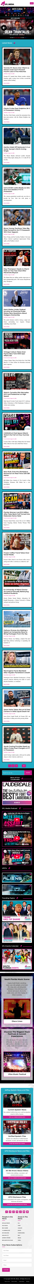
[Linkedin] (17, 1212)
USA (19, 1223)
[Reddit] (27, 1212)
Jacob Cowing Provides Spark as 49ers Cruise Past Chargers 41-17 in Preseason (17, 748)
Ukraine (20, 1228)
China (19, 1240)
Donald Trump (6, 1223)
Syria (19, 1225)
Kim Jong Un (5, 1235)
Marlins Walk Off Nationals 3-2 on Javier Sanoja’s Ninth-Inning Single (17, 149)
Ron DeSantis (5, 1233)
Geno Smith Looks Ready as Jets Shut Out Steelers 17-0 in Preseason (17, 189)
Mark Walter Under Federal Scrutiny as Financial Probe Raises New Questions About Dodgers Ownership (15, 312)
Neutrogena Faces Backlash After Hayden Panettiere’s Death (17, 672)
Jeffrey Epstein (6, 1237)
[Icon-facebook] (6, 1212)
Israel (19, 1237)
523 (24, 765)
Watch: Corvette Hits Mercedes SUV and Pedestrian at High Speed (16, 394)
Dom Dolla (17, 1021)
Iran (19, 1235)
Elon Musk (5, 1225)
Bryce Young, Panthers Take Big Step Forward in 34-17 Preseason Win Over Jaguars (17, 230)
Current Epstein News (17, 1110)
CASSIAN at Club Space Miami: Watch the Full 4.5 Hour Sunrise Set (16, 435)
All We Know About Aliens (17, 1171)
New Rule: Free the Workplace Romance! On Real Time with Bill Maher (17, 473)
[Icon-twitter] (10, 1212)
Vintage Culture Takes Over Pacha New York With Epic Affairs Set (15, 353)
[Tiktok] (20, 1212)
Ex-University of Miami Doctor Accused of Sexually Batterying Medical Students (16, 591)
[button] (5, 1011)
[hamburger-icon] (32, 3)
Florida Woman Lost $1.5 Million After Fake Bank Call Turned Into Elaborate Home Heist (17, 514)
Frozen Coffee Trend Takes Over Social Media (16, 554)
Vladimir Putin (6, 1230)
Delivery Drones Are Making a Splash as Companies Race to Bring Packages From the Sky (16, 632)
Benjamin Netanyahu (7, 1240)
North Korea (21, 1233)
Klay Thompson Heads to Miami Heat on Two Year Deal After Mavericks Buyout (16, 271)
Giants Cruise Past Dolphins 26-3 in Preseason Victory (17, 109)
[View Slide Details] (17, 28)
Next (30, 28)
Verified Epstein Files (17, 1136)
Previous (4, 28)
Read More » (7, 83)
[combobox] (13, 772)
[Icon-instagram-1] (13, 1212)
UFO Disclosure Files (17, 1197)
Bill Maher (5, 1228)
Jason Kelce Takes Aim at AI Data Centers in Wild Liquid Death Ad (17, 710)
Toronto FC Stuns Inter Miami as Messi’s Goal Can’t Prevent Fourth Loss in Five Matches (16, 69)
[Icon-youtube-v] (24, 1212)
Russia (19, 1230)
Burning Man (17, 1074)
